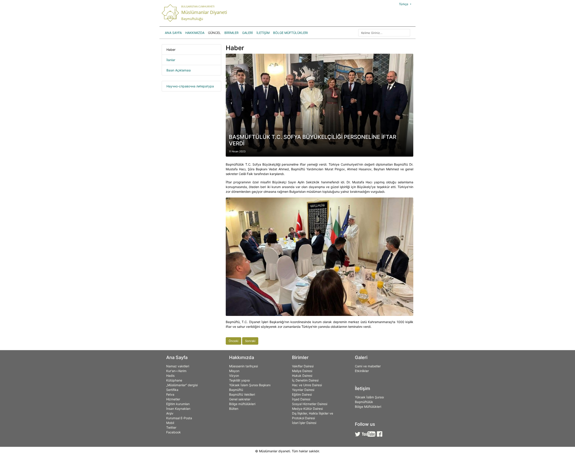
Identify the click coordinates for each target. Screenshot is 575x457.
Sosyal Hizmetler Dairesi (309, 404)
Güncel (214, 33)
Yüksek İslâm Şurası (369, 397)
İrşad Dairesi (301, 399)
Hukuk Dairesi (302, 375)
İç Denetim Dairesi (305, 380)
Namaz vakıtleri (177, 366)
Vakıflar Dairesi (303, 366)
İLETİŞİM (263, 33)
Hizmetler (173, 399)
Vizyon (234, 375)
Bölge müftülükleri (242, 404)
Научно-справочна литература (190, 86)
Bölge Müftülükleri (290, 33)
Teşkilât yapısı (239, 380)
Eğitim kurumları (178, 404)
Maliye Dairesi (302, 371)
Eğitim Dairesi (302, 394)
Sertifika (172, 390)
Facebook (173, 432)
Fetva (170, 394)
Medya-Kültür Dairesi (307, 408)
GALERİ (247, 33)
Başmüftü (236, 390)
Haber (170, 49)
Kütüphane (174, 380)
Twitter (171, 427)
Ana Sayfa (173, 33)
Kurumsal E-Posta (179, 418)
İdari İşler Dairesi (304, 423)
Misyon (234, 371)
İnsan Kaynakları (178, 408)
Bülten (233, 408)
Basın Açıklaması (178, 70)
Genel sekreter (239, 399)
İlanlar (170, 60)
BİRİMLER (231, 33)
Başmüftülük (364, 402)
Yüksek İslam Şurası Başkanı (249, 385)
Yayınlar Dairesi (303, 390)
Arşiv (169, 413)
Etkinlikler (362, 371)
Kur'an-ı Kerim (176, 371)
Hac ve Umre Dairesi (307, 385)
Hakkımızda (194, 33)
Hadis (170, 375)
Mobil (170, 423)
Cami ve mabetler (368, 366)
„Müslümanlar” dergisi (182, 385)
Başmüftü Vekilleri (242, 394)
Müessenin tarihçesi (243, 366)
